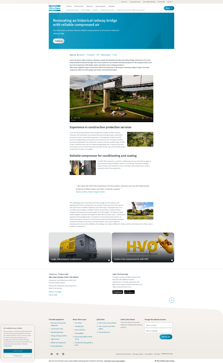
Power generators (57, 346)
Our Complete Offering (149, 2)
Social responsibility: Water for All (83, 338)
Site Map (157, 354)
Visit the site (166, 337)
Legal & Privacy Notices (123, 354)
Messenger (106, 55)
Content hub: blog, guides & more (84, 344)
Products (69, 6)
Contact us (124, 2)
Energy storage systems (59, 336)
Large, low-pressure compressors (80, 247)
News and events (100, 6)
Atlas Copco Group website (107, 323)
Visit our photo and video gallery (107, 327)
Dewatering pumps (57, 332)
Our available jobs (135, 2)
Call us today (53, 295)
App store (117, 292)
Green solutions (80, 330)
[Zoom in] (140, 138)
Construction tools (57, 329)
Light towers (55, 339)
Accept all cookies (17, 351)
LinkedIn (81, 55)
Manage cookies (138, 354)
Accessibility (149, 354)
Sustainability (79, 333)
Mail (115, 55)
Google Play (129, 292)
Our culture (78, 323)
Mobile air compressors (58, 343)
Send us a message (55, 292)
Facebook (91, 55)
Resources (89, 6)
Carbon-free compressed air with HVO (143, 247)
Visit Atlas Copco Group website (114, 361)
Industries (111, 6)
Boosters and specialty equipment (58, 324)
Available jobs (79, 326)
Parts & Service (79, 6)
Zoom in (152, 145)
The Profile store (104, 332)
